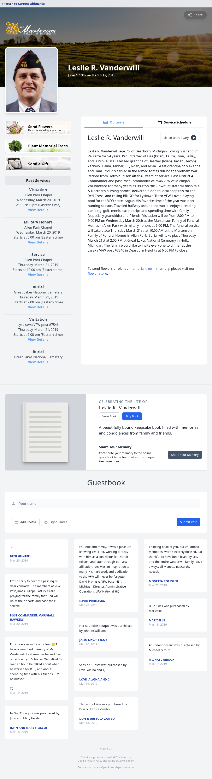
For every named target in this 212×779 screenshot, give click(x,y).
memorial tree (140, 268)
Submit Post (188, 522)
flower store (97, 273)
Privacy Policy (94, 760)
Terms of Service (117, 760)
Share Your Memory (185, 455)
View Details (38, 210)
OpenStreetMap (110, 767)
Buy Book (132, 416)
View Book (109, 416)
